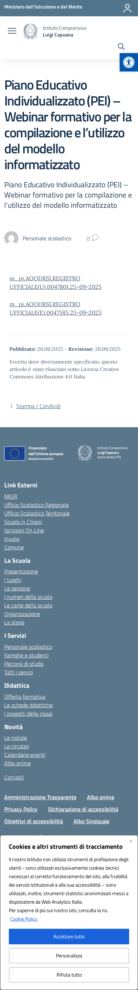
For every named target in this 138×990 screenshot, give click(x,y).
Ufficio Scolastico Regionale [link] (36, 504)
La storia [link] (14, 622)
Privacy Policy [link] (21, 809)
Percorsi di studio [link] (24, 663)
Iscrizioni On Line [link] (24, 530)
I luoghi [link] (12, 580)
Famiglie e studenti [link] (26, 655)
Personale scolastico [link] (28, 646)
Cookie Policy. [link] (24, 918)
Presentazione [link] (21, 571)
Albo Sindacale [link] (91, 821)
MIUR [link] (10, 496)
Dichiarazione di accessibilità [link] (83, 809)
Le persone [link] (17, 588)
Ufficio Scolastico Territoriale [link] (37, 513)
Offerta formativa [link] (24, 696)
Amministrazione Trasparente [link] (40, 797)
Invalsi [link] (11, 538)
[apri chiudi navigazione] (12, 31)
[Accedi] (127, 8)
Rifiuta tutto (69, 974)
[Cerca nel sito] (121, 47)
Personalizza (69, 955)
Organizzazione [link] (22, 614)
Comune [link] (14, 547)
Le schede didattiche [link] (28, 705)
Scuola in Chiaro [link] (23, 521)
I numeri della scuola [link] (28, 597)
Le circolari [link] (16, 746)
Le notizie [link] (15, 737)
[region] (69, 912)
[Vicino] (130, 841)
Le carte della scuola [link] (28, 605)
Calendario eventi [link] (24, 754)
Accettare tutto (69, 936)
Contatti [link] (14, 777)
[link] (129, 62)
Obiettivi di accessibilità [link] (33, 821)
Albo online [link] (17, 763)
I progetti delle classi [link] (28, 713)
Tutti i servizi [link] (18, 672)
